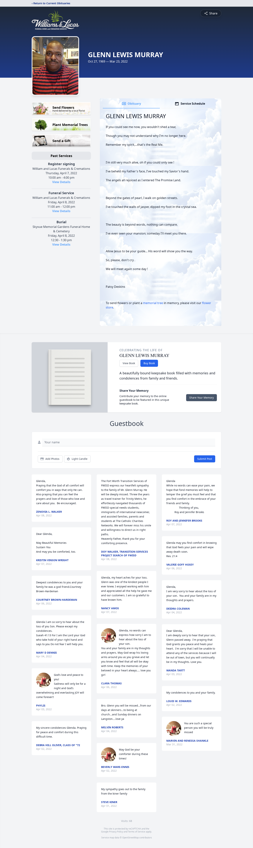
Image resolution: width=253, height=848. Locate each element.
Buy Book (149, 363)
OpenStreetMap (130, 837)
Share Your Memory (201, 397)
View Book (129, 363)
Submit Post (204, 459)
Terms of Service (136, 831)
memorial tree (153, 303)
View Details (61, 182)
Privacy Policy (116, 831)
